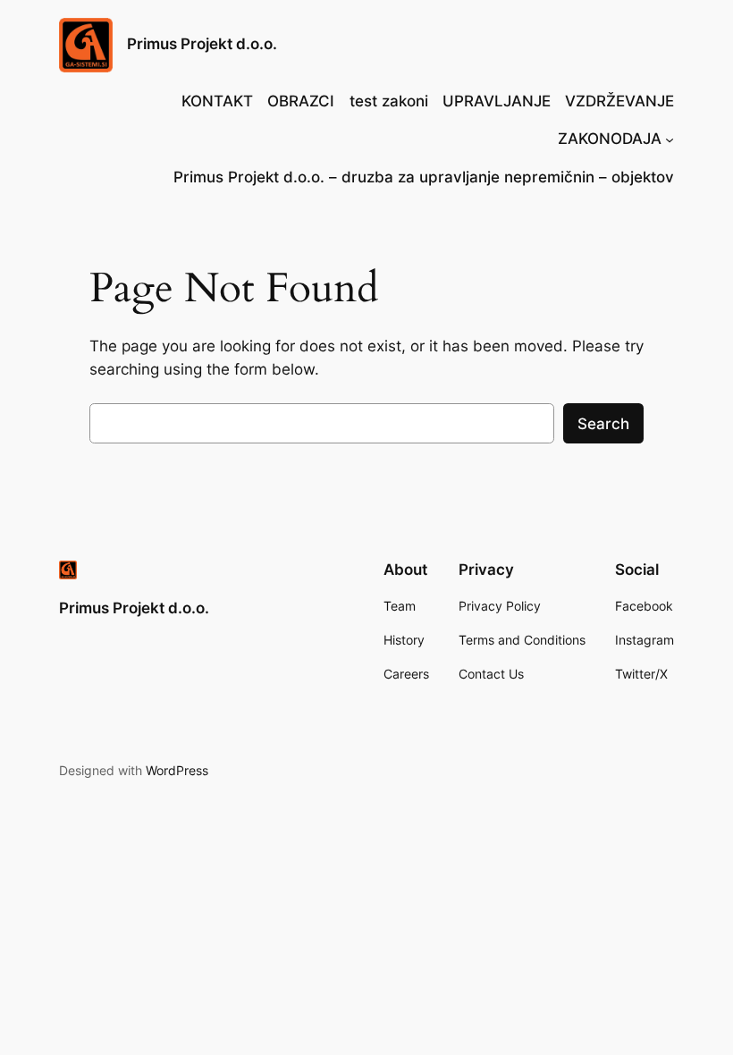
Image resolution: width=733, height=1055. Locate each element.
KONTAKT (217, 101)
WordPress (177, 770)
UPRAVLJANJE (496, 101)
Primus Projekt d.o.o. (202, 44)
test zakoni (389, 101)
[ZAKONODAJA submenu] (669, 138)
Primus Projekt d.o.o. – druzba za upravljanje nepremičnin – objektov (423, 177)
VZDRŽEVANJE (619, 101)
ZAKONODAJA (609, 139)
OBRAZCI (300, 101)
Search (603, 424)
